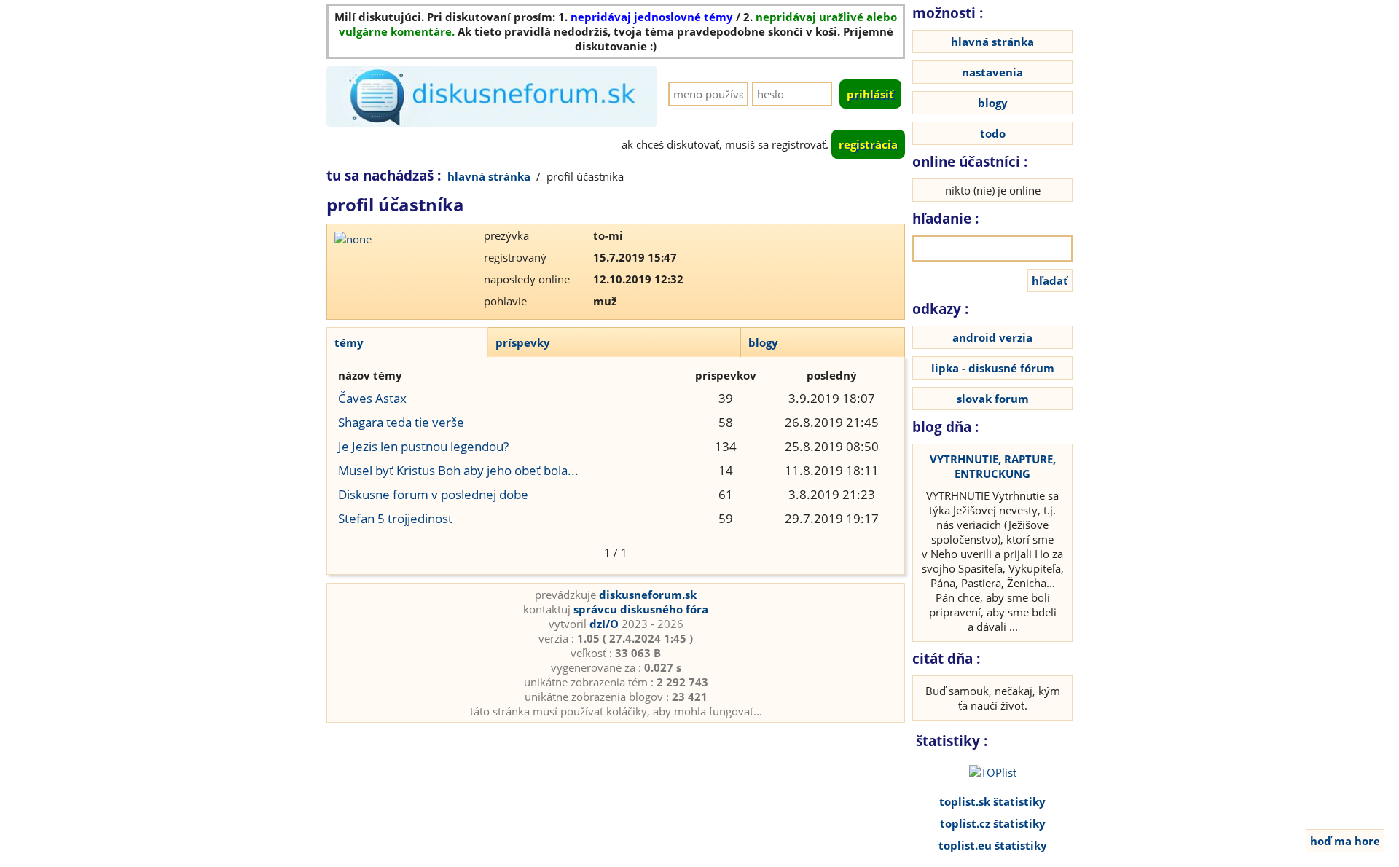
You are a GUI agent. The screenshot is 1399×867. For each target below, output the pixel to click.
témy (349, 342)
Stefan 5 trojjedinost (395, 518)
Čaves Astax (372, 398)
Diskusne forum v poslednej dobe (433, 494)
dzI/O (604, 623)
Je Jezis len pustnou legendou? (423, 446)
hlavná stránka (488, 176)
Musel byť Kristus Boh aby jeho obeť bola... (458, 470)
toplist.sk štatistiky (992, 801)
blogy (763, 342)
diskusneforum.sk (648, 594)
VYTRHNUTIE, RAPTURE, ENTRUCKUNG (993, 466)
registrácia (868, 144)
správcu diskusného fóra (640, 609)
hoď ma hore (1345, 840)
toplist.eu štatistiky (992, 845)
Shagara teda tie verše (401, 422)
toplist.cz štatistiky (993, 823)
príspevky (522, 342)
